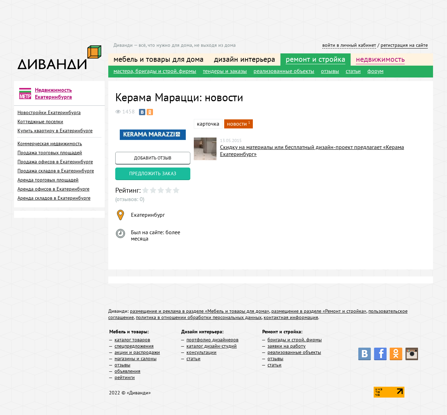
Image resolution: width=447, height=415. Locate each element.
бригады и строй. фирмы (295, 339)
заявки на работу (287, 346)
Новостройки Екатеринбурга (49, 112)
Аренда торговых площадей (48, 180)
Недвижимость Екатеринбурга (53, 93)
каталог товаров (132, 339)
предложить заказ (152, 173)
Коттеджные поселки (40, 121)
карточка (208, 123)
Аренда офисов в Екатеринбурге (53, 189)
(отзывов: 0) (129, 198)
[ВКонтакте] (142, 112)
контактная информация (291, 317)
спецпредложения (134, 346)
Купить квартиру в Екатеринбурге (55, 130)
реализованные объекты (284, 70)
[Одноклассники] (150, 112)
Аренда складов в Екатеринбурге (53, 198)
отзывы (330, 70)
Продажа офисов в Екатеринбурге (55, 161)
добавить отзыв (152, 158)
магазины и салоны (135, 358)
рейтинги (125, 377)
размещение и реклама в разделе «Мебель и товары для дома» (199, 311)
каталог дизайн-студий (211, 346)
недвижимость (380, 59)
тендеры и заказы (225, 70)
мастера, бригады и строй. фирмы (154, 70)
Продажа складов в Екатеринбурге (55, 171)
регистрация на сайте (404, 45)
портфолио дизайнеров (212, 339)
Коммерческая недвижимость (49, 143)
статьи (353, 70)
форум (375, 70)
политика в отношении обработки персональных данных (199, 317)
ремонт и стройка (315, 59)
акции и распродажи (137, 352)
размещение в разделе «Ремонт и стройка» (318, 311)
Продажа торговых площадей (49, 152)
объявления (127, 371)
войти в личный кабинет (349, 45)
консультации (201, 352)
